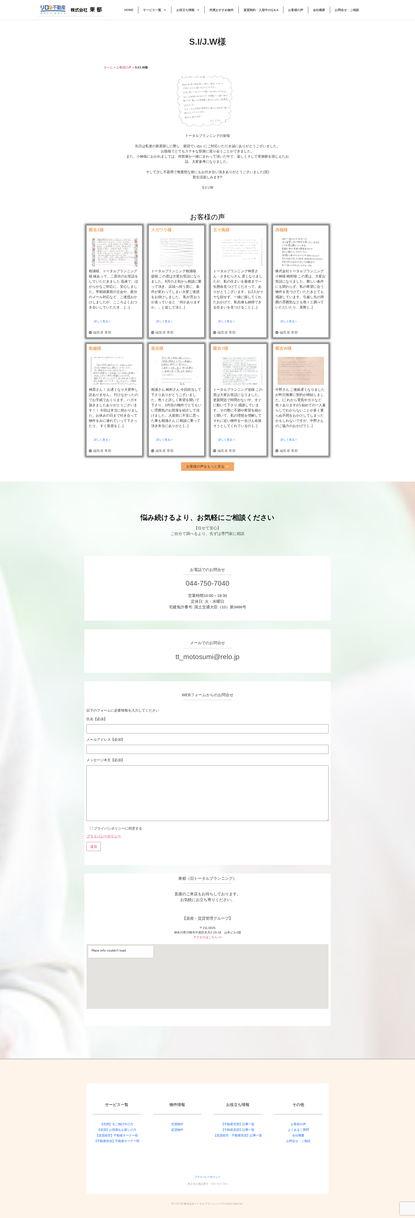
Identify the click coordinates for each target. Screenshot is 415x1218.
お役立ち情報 (185, 10)
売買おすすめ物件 (221, 10)
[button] (207, 466)
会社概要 (319, 10)
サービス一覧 (152, 10)
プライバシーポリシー (103, 836)
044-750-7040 (207, 583)
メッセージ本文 (105, 760)
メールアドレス (105, 739)
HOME (128, 10)
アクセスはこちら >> (207, 937)
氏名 (96, 719)
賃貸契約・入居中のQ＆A (261, 10)
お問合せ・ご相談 (347, 10)
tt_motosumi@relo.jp (207, 657)
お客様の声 (295, 10)
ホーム (108, 67)
